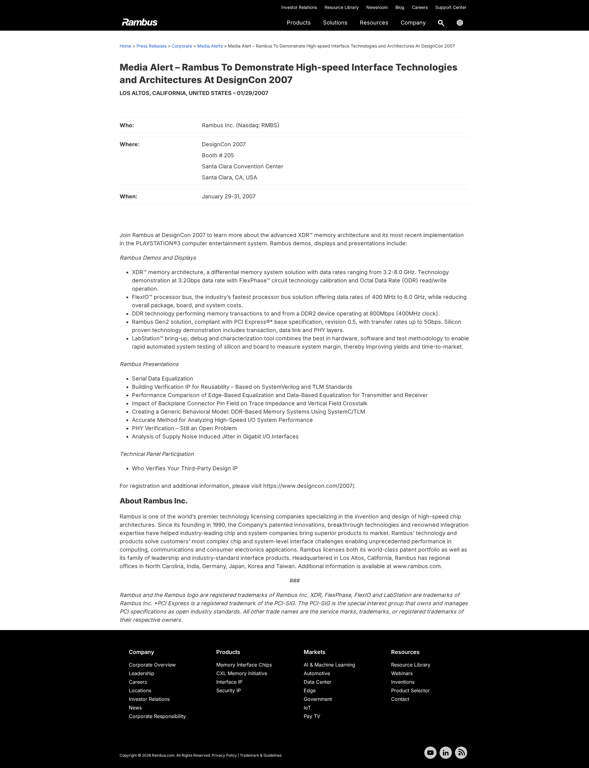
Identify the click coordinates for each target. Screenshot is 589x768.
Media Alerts (210, 45)
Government (318, 699)
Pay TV (312, 716)
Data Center (317, 682)
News (135, 708)
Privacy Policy (224, 755)
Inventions (402, 682)
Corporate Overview (152, 665)
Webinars (402, 673)
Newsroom (377, 7)
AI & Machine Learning (329, 665)
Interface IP (229, 682)
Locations (140, 690)
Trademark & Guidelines (261, 755)
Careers (420, 7)
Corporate (182, 45)
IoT (307, 708)
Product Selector (410, 690)
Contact (400, 699)
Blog (399, 7)
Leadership (141, 673)
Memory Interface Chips (244, 665)
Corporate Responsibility (157, 716)
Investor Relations (299, 7)
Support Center (450, 7)
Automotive (317, 673)
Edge (310, 690)
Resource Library (342, 7)
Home (125, 45)
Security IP (228, 690)
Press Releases (152, 45)
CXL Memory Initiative (241, 673)
